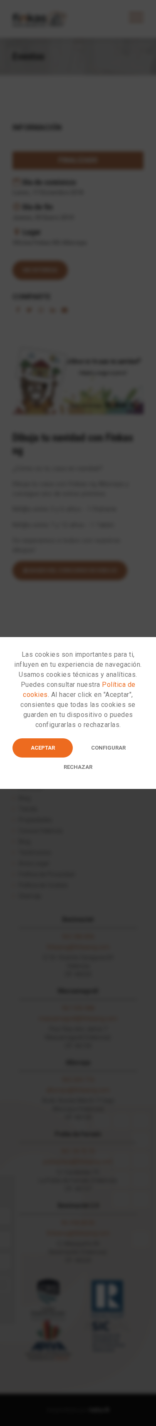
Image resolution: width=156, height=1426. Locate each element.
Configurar (108, 748)
